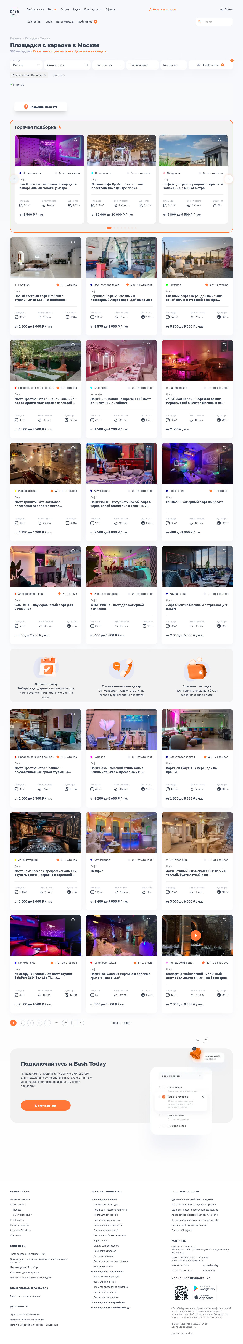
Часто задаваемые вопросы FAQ (27, 1254)
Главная (15, 38)
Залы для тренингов (105, 1281)
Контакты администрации (24, 1272)
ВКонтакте (209, 1270)
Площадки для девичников (108, 1225)
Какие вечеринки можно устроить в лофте (194, 1215)
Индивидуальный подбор (24, 1267)
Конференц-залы (103, 1266)
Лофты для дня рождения (108, 1220)
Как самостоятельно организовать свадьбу (195, 1220)
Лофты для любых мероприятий (111, 1209)
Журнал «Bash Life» (20, 1230)
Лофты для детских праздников (111, 1261)
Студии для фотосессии (107, 1245)
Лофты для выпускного (106, 1297)
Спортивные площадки (106, 1204)
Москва (17, 1209)
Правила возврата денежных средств (30, 1277)
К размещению (45, 1105)
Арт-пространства (103, 1256)
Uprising (188, 1333)
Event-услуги (17, 1220)
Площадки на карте (43, 107)
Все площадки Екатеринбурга (108, 1302)
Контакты (15, 1235)
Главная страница (20, 1199)
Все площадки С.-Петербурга (107, 1271)
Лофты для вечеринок (106, 1215)
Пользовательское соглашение (27, 1319)
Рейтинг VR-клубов (181, 1230)
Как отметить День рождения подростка (193, 1204)
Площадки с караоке (105, 1251)
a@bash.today (210, 1265)
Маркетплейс (17, 1204)
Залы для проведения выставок (111, 1287)
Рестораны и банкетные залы (110, 1235)
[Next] (228, 179)
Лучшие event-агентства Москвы (189, 1225)
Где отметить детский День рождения (192, 1199)
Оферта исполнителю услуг (25, 1314)
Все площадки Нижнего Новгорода (110, 1307)
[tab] (109, 228)
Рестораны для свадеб (106, 1230)
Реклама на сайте (19, 1225)
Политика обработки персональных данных (34, 1325)
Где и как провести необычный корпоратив (194, 1209)
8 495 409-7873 (180, 1265)
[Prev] (14, 179)
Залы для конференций (106, 1276)
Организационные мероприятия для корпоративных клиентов (39, 1261)
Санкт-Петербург (22, 1215)
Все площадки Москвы (104, 1199)
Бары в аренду (101, 1240)
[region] (121, 179)
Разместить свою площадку (25, 1296)
